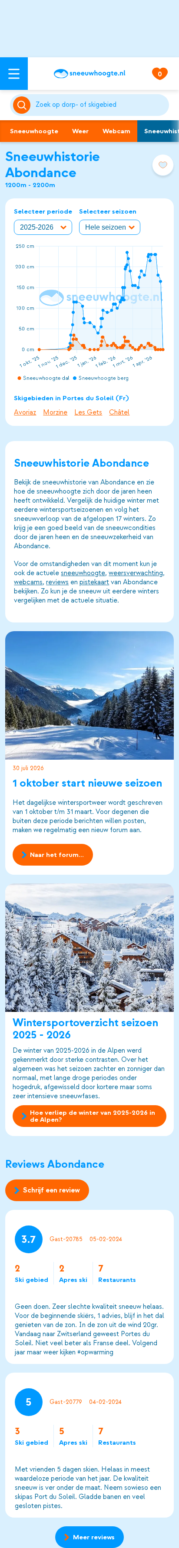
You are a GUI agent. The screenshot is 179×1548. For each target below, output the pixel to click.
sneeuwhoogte (83, 573)
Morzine (55, 412)
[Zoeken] (101, 105)
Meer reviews (94, 1537)
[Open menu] (14, 73)
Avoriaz (25, 412)
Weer (80, 131)
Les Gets (88, 412)
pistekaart (94, 582)
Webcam (116, 131)
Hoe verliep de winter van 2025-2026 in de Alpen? (92, 1116)
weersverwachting (136, 573)
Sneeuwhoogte (34, 131)
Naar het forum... (57, 854)
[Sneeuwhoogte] (89, 74)
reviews (57, 582)
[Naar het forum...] (89, 695)
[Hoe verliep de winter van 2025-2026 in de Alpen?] (89, 947)
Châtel (119, 412)
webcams (28, 582)
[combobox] (101, 105)
